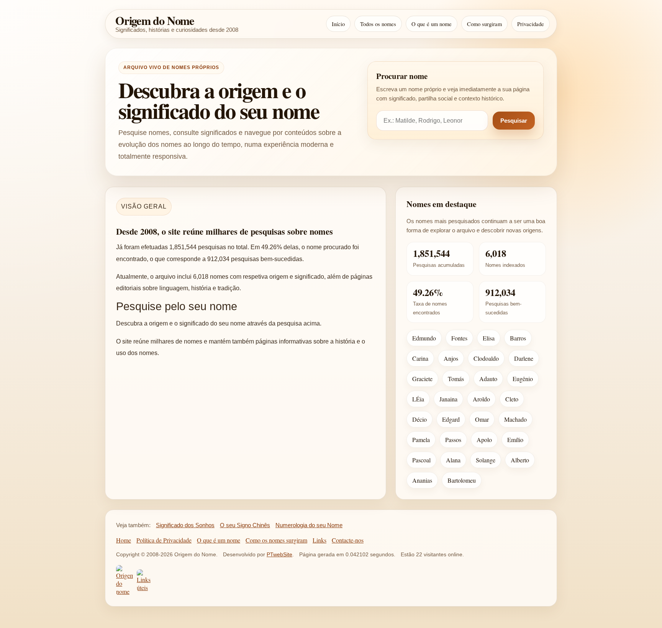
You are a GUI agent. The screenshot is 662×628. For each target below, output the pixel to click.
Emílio (515, 440)
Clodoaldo (486, 358)
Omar (482, 419)
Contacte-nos (348, 540)
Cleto (511, 399)
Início (338, 24)
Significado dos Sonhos (185, 525)
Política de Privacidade (164, 540)
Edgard (451, 419)
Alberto (520, 460)
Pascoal (421, 460)
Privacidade (530, 24)
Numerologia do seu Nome (308, 525)
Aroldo (481, 399)
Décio (419, 419)
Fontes (459, 338)
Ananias (422, 480)
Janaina (448, 399)
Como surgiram (484, 24)
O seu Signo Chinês (245, 525)
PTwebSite (279, 554)
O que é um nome (431, 24)
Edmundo (424, 338)
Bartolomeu (461, 480)
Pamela (421, 440)
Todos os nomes (378, 24)
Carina (420, 358)
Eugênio (523, 379)
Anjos (451, 358)
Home (123, 540)
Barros (518, 338)
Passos (453, 440)
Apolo (484, 440)
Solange (485, 460)
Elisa (489, 338)
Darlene (523, 358)
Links (319, 540)
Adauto (488, 379)
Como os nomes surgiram (276, 540)
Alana (453, 460)
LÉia (418, 399)
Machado (515, 419)
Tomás (456, 379)
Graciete (422, 379)
